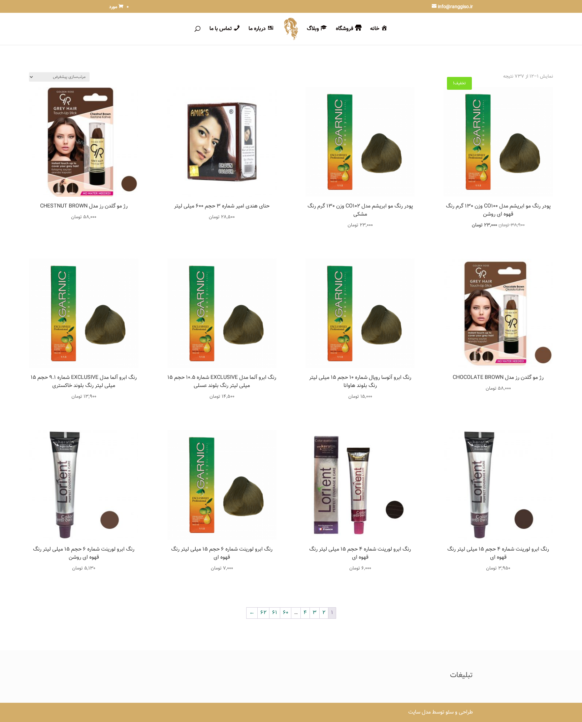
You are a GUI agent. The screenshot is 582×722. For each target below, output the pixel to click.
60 (285, 613)
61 (274, 613)
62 (263, 613)
